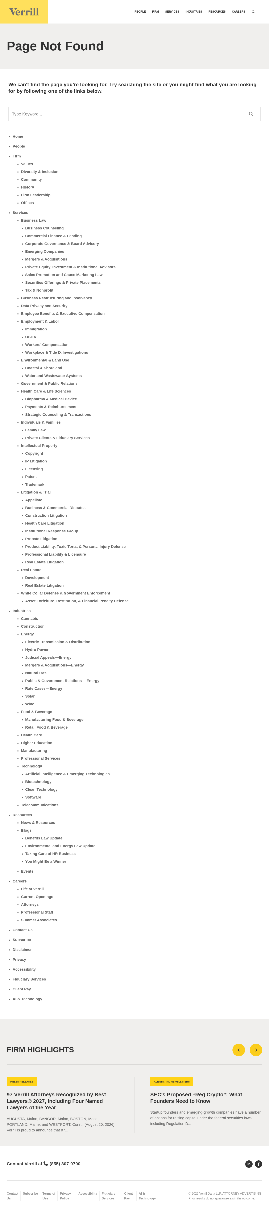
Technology (31, 766)
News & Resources (38, 823)
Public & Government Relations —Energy (62, 681)
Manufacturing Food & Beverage (54, 719)
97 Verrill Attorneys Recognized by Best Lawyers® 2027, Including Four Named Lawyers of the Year (56, 1101)
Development (37, 578)
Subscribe (22, 940)
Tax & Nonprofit (39, 290)
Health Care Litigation (44, 523)
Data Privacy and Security (44, 306)
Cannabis (29, 619)
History (27, 187)
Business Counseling (44, 228)
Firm (155, 11)
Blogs (26, 830)
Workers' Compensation (47, 345)
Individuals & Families (41, 422)
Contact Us (23, 930)
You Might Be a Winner (45, 861)
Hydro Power (37, 650)
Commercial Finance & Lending (53, 236)
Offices (27, 203)
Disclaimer (22, 950)
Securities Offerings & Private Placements (63, 282)
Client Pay (22, 989)
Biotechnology (38, 782)
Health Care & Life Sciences (46, 391)
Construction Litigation (46, 515)
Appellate (33, 500)
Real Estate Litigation (44, 562)
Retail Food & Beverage (46, 727)
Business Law (33, 220)
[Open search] (253, 12)
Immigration (36, 329)
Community (31, 179)
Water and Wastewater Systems (53, 376)
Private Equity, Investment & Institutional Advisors (70, 267)
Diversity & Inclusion (39, 172)
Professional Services (40, 758)
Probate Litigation (41, 539)
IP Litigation (36, 461)
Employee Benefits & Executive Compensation (63, 314)
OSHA (30, 337)
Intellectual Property (39, 446)
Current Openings (37, 897)
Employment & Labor (40, 321)
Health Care (31, 735)
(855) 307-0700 (65, 1163)
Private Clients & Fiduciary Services (57, 438)
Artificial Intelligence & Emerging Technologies (67, 774)
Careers (238, 11)
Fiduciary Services (29, 979)
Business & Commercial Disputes (55, 508)
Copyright (34, 453)
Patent (31, 477)
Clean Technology (41, 789)
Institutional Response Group (51, 531)
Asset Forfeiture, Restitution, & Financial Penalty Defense (77, 601)
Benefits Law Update (43, 838)
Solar (30, 696)
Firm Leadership (35, 195)
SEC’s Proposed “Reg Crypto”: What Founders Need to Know (196, 1098)
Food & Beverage (36, 712)
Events (27, 871)
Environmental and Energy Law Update (60, 846)
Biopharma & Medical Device (51, 399)
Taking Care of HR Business (50, 854)
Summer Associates (39, 920)
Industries (194, 11)
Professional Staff (37, 912)
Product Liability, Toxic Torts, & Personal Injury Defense (75, 547)
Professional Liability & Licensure (55, 554)
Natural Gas (35, 673)
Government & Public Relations (49, 383)
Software (33, 797)
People (140, 11)
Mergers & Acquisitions (46, 259)
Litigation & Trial (36, 492)
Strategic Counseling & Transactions (58, 414)
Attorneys (30, 904)
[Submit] (251, 114)
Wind (29, 704)
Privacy (19, 959)
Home (18, 136)
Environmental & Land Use (45, 360)
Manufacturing (34, 751)
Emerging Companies (44, 251)
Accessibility (24, 969)
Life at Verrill (32, 889)
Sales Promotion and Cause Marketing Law (64, 275)
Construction (33, 626)
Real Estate (31, 570)
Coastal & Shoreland (43, 368)
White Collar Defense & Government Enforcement (65, 593)
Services (172, 11)
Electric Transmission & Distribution (57, 642)
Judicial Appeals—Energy (48, 657)
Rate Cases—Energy (43, 688)
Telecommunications (39, 805)
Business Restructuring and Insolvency (56, 298)
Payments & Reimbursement (50, 407)
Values (27, 164)
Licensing (34, 469)
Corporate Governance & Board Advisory (62, 244)
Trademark (34, 484)
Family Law (35, 430)
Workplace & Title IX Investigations (56, 352)
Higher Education (36, 743)
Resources (217, 11)
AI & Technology (27, 999)
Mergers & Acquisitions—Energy (54, 665)
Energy (27, 634)
